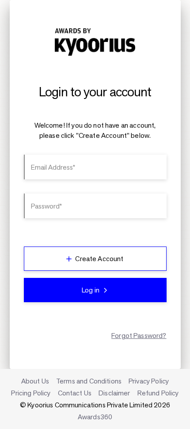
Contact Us (75, 393)
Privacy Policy (149, 381)
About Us (35, 381)
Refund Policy (158, 393)
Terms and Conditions (89, 381)
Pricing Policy (30, 393)
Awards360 (95, 416)
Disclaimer (114, 393)
